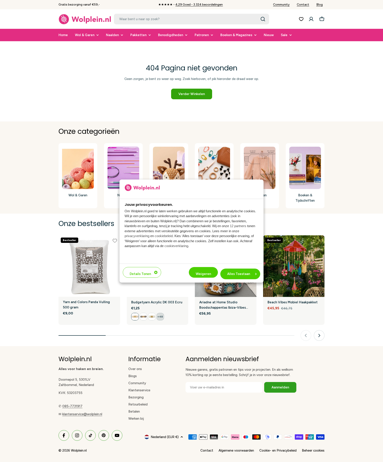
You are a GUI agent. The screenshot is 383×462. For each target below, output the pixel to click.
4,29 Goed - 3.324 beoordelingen (199, 4)
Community (281, 4)
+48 (160, 316)
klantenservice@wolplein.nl (82, 414)
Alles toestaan (238, 274)
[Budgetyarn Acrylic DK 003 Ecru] (135, 316)
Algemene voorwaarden (236, 450)
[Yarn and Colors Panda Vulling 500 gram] (89, 266)
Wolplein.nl (79, 450)
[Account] (311, 19)
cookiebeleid (164, 236)
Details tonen (140, 274)
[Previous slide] (306, 335)
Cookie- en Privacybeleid (278, 450)
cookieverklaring (176, 246)
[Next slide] (319, 335)
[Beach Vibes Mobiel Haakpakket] (294, 266)
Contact (303, 4)
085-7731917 (72, 406)
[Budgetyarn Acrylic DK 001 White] (152, 316)
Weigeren (203, 274)
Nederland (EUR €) (165, 437)
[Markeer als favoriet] (114, 240)
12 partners (238, 226)
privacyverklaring (137, 236)
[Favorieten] (301, 19)
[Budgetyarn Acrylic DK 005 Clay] (143, 316)
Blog (319, 4)
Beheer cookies (313, 450)
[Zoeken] (263, 19)
